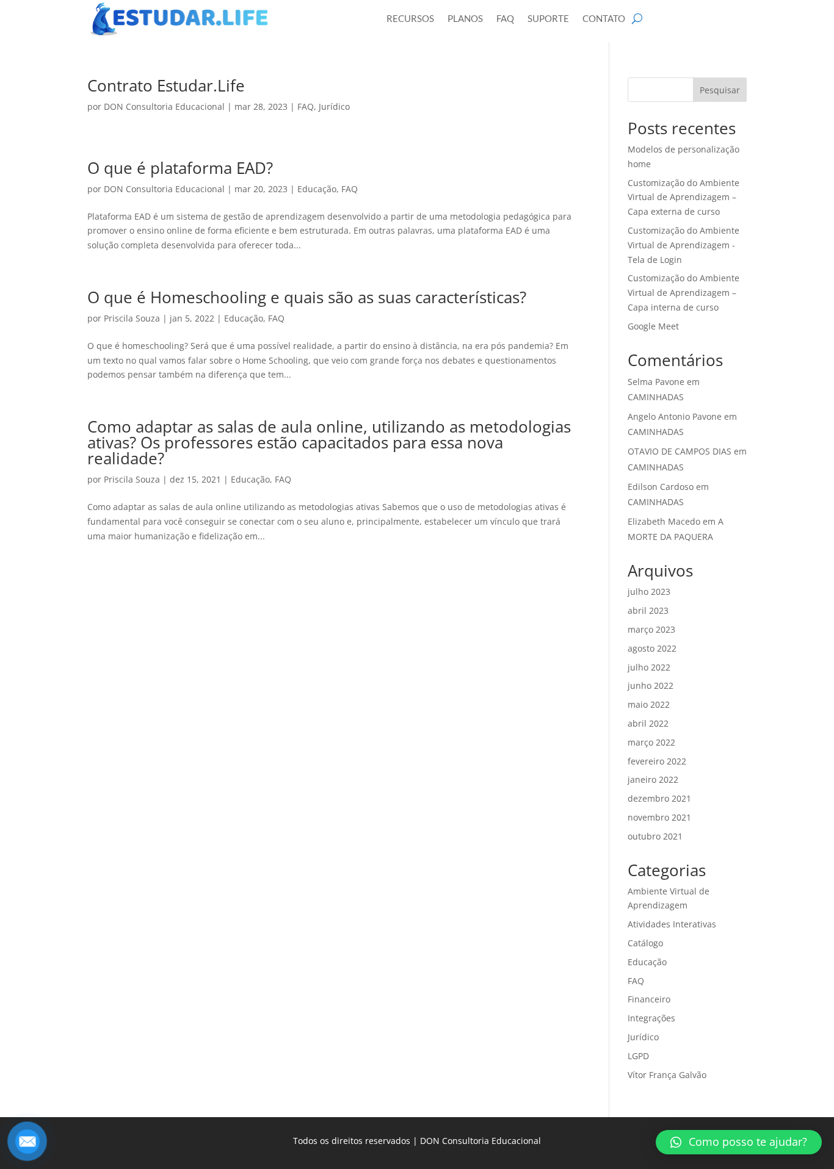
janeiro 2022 (653, 779)
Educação (316, 189)
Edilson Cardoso (661, 486)
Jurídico (334, 106)
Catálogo (645, 943)
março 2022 (651, 742)
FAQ (305, 106)
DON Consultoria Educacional (164, 106)
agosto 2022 (652, 648)
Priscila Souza (132, 318)
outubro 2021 (655, 836)
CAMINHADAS (656, 397)
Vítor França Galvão (667, 1075)
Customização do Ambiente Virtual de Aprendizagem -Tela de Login (683, 245)
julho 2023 (649, 591)
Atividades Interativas (672, 924)
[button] (739, 1142)
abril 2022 (648, 723)
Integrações (651, 1018)
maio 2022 (649, 704)
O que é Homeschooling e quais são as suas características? (306, 297)
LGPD (638, 1056)
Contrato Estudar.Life (166, 85)
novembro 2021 (659, 817)
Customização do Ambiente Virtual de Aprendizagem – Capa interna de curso (683, 292)
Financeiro (649, 999)
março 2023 (651, 629)
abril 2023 (648, 610)
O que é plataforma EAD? (180, 168)
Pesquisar (720, 90)
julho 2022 (649, 667)
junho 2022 (650, 685)
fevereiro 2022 (657, 761)
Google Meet (653, 326)
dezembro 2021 (659, 798)
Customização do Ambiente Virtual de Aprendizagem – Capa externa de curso (683, 197)
